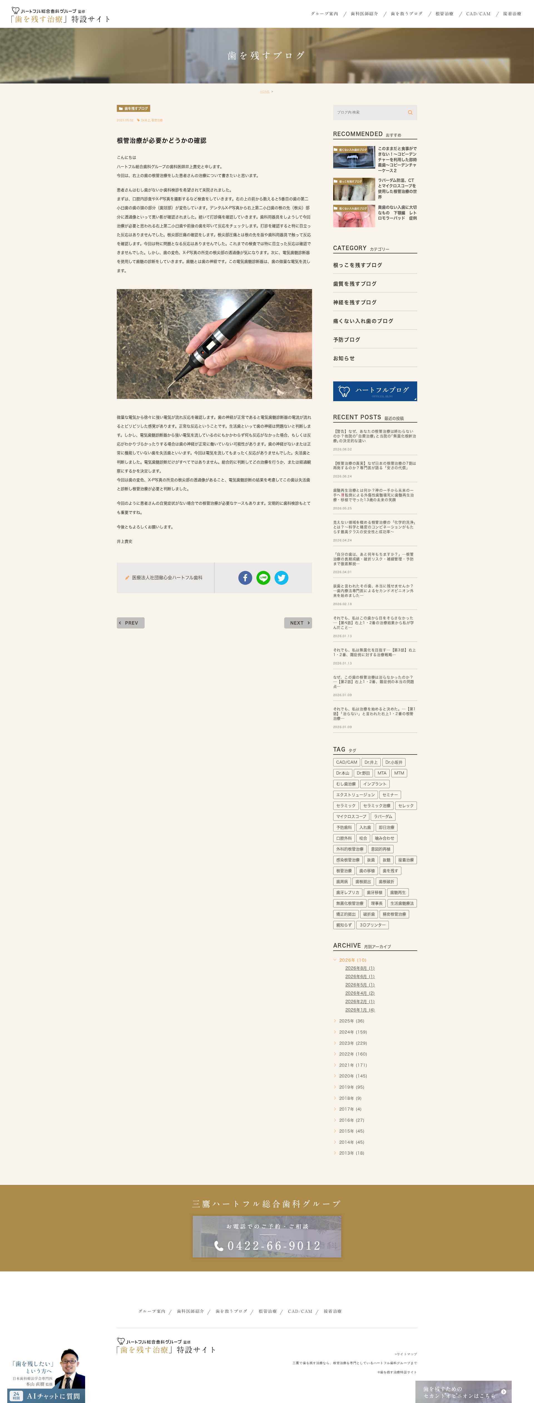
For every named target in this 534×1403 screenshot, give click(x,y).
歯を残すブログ (136, 108)
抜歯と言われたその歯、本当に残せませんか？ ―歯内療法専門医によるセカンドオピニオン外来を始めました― (373, 590)
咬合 (363, 838)
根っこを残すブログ (350, 181)
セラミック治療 (376, 806)
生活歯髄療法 (402, 903)
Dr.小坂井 (393, 762)
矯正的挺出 (346, 914)
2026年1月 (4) (360, 1010)
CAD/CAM (346, 762)
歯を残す (390, 871)
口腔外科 (344, 838)
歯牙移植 (374, 892)
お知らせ (344, 358)
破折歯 (369, 914)
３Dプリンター (372, 925)
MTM (399, 773)
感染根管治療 (348, 860)
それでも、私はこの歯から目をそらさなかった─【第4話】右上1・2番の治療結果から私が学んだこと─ (373, 622)
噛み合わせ (384, 838)
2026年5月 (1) (360, 985)
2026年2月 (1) (360, 1002)
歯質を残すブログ (355, 283)
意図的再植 (380, 849)
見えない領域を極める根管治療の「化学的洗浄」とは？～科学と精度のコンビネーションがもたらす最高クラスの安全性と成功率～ (374, 527)
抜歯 (371, 860)
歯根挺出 (363, 882)
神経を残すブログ (355, 302)
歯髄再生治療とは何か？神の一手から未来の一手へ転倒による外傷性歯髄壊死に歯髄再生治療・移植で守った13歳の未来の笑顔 (373, 495)
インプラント (375, 784)
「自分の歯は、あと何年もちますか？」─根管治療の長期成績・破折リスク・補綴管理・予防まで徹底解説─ (373, 559)
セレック (406, 806)
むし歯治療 (346, 784)
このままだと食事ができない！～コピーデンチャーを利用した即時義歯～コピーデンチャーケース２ (397, 159)
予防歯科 (344, 827)
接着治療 (406, 860)
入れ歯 (365, 827)
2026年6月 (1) (360, 977)
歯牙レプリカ (347, 892)
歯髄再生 (398, 892)
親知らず (344, 925)
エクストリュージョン (355, 795)
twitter (281, 578)
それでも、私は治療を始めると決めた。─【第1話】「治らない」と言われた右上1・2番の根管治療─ (374, 713)
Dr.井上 (145, 120)
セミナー (390, 795)
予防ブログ (347, 339)
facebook (245, 578)
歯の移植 (367, 871)
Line (263, 578)
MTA (382, 773)
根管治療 (157, 120)
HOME (265, 91)
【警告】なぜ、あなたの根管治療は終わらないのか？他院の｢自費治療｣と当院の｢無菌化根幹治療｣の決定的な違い (374, 436)
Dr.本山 (342, 773)
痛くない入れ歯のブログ (353, 150)
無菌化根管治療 (350, 903)
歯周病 (342, 882)
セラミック (346, 806)
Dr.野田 (363, 773)
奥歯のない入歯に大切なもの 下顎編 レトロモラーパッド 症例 (399, 212)
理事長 (377, 903)
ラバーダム (383, 816)
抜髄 (386, 860)
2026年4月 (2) (360, 993)
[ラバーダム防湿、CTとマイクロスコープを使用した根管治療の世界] (354, 189)
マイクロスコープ (351, 816)
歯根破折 (386, 882)
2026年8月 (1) (360, 968)
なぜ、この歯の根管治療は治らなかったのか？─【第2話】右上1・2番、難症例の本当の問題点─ (373, 682)
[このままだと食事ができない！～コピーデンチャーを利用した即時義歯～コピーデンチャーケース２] (354, 157)
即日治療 (386, 827)
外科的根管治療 (350, 849)
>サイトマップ (406, 1353)
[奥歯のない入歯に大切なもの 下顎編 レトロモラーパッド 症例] (354, 216)
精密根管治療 (394, 914)
